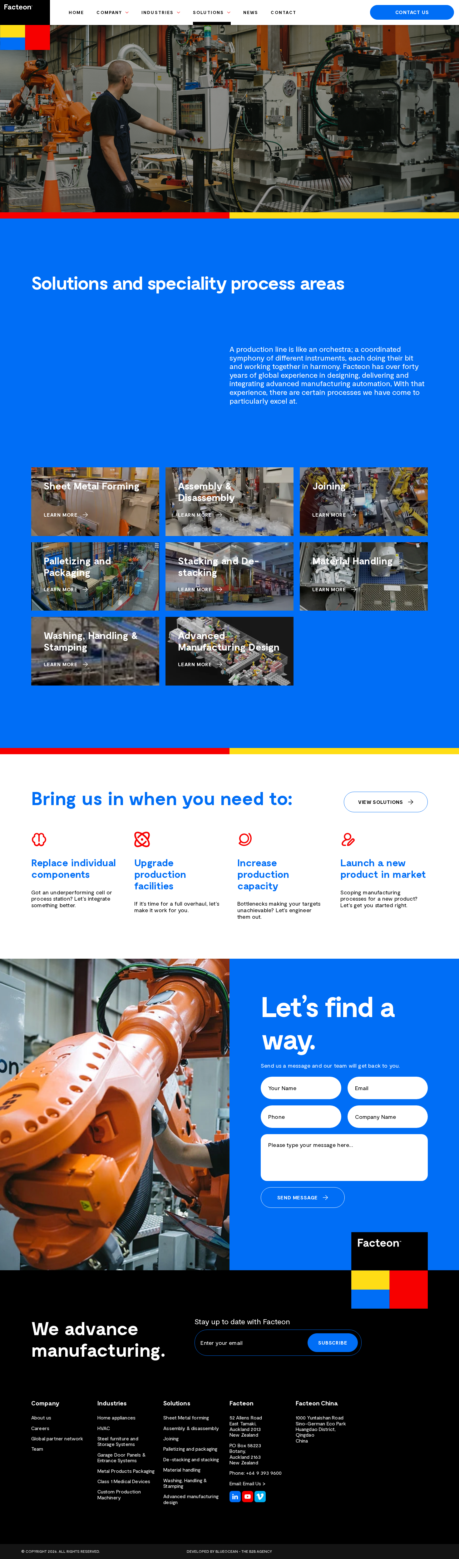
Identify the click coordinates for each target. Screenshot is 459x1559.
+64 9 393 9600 (264, 1473)
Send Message (297, 1197)
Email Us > (254, 1483)
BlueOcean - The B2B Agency (243, 1551)
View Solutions (380, 802)
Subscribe (332, 1342)
